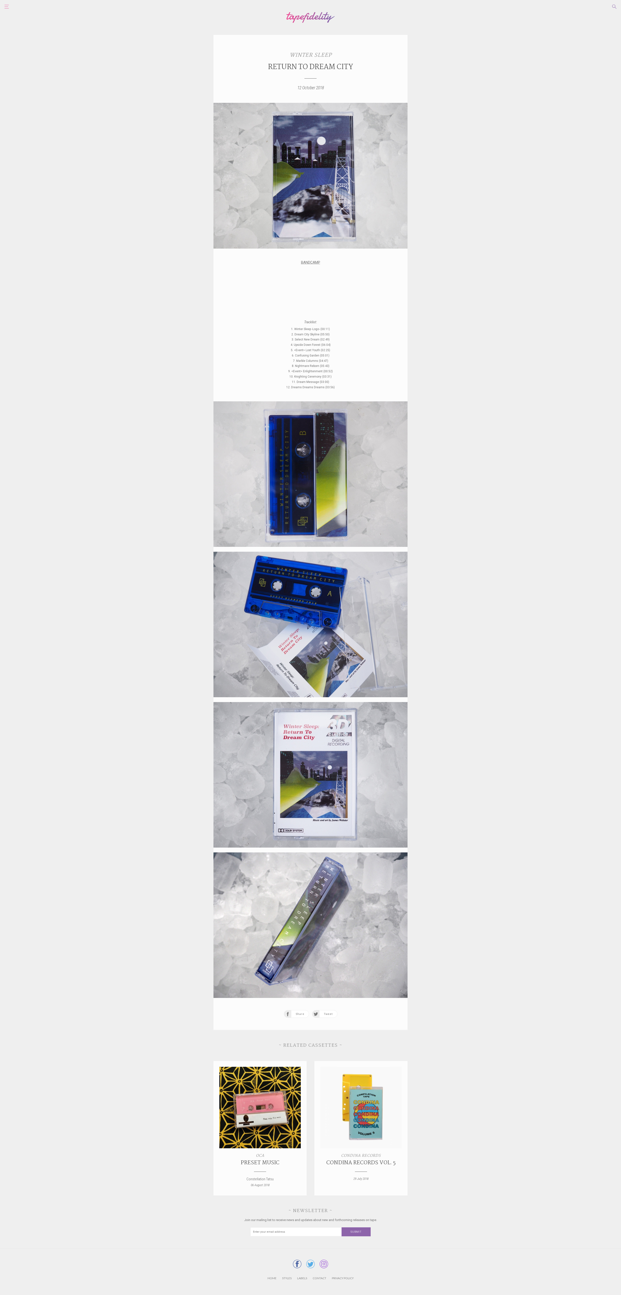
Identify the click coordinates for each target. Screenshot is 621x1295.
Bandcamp (310, 262)
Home (272, 1278)
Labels (302, 1278)
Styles (287, 1278)
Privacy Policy (343, 1278)
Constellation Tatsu (260, 1179)
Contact (319, 1278)
